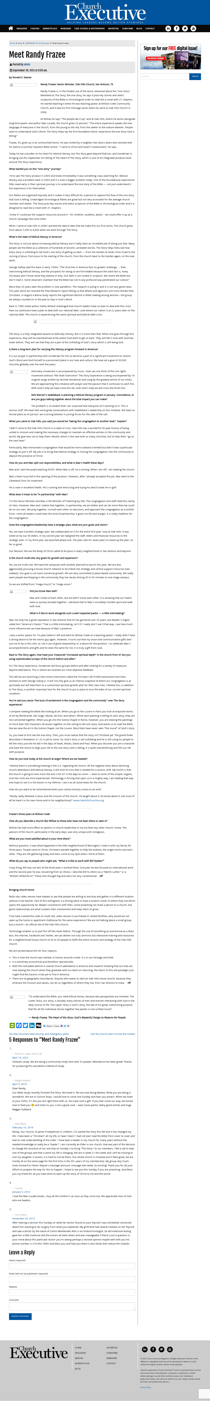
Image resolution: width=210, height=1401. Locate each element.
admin (27, 64)
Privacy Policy (145, 1387)
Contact (150, 29)
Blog (139, 29)
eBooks (79, 1358)
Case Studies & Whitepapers (89, 29)
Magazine (22, 29)
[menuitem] (11, 28)
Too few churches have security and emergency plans (39, 1034)
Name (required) (17, 1260)
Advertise (113, 29)
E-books (35, 29)
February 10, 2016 (22, 1128)
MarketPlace (50, 29)
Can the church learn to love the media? (113, 1034)
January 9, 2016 (21, 1192)
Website (13, 1287)
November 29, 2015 (23, 1219)
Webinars (66, 29)
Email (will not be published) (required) (28, 1274)
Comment (14, 1300)
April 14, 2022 (20, 1058)
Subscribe (127, 29)
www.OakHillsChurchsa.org (88, 801)
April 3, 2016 (19, 1084)
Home (78, 1348)
